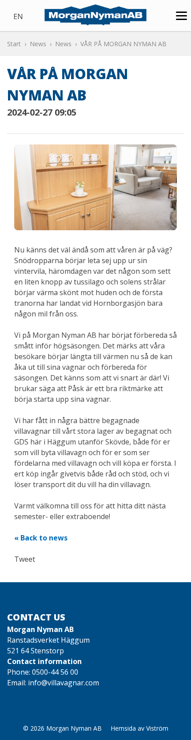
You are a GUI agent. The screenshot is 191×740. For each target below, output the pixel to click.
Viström (157, 728)
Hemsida (123, 728)
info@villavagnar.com (63, 683)
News (38, 44)
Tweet (24, 559)
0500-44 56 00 (55, 672)
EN (18, 16)
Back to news (44, 538)
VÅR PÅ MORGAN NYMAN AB (123, 44)
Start (14, 44)
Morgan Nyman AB (74, 728)
